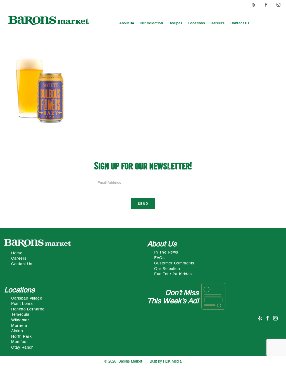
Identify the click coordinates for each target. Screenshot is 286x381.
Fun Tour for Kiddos (173, 274)
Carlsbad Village (26, 298)
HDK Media (172, 361)
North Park (21, 337)
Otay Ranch (22, 347)
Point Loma (22, 304)
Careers (19, 259)
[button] (126, 23)
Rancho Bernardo (28, 309)
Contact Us (21, 264)
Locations (19, 290)
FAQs (159, 258)
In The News (166, 252)
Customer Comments (174, 263)
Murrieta (19, 326)
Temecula (20, 315)
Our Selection (167, 269)
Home (16, 253)
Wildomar (20, 320)
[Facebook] (267, 318)
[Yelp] (260, 318)
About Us (162, 244)
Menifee (19, 342)
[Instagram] (275, 318)
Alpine (17, 331)
